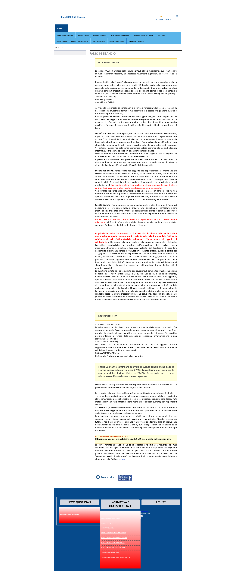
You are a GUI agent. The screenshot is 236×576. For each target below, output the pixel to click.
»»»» (124, 459)
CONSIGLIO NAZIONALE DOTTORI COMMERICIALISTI (115, 557)
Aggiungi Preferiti (163, 19)
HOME (59, 28)
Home (56, 47)
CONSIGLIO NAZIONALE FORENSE (110, 552)
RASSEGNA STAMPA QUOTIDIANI (69, 514)
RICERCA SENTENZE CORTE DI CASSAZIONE (113, 543)
